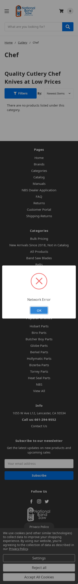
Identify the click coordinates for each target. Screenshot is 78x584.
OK (39, 310)
